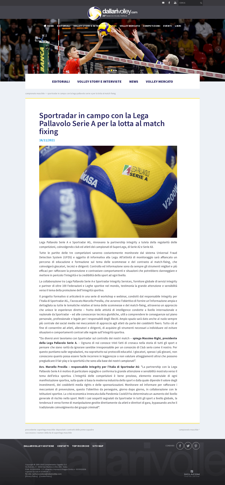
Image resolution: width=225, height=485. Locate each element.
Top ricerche (81, 445)
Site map (97, 445)
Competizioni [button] (151, 25)
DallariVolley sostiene (39, 445)
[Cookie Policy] (45, 476)
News (133, 81)
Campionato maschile (35, 93)
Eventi (167, 25)
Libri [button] (178, 25)
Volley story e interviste (90, 25)
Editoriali (63, 25)
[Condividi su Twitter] (188, 446)
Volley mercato (130, 25)
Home (50, 25)
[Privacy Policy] (31, 476)
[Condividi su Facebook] (180, 446)
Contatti (63, 445)
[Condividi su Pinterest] (196, 446)
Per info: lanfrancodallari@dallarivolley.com (43, 474)
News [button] (113, 25)
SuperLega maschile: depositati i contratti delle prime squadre (65, 429)
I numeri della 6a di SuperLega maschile (54, 432)
